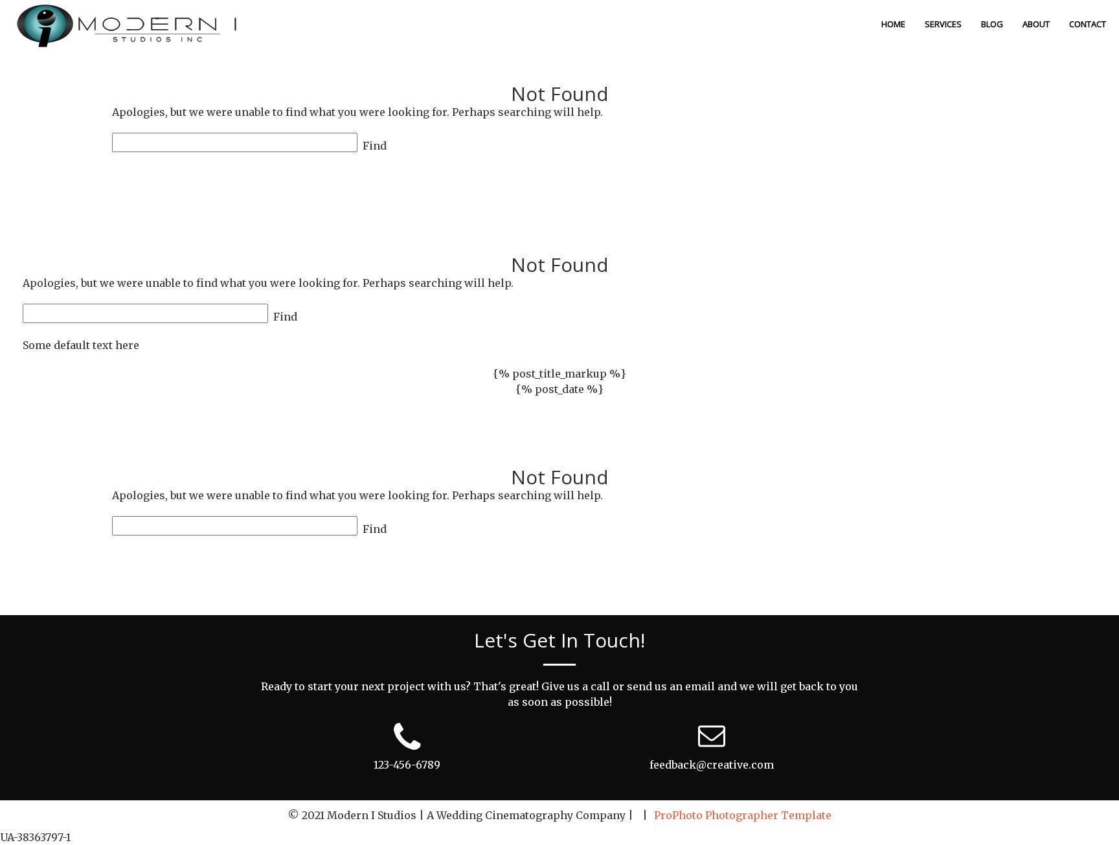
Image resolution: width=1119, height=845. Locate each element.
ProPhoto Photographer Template (742, 815)
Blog (992, 24)
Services (943, 24)
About (1036, 24)
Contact (1087, 24)
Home (893, 24)
